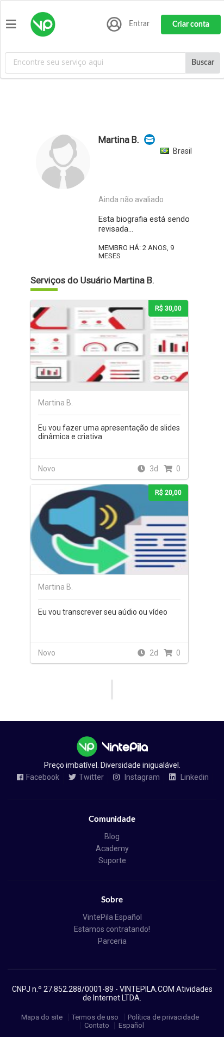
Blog (112, 836)
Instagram (141, 777)
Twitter (91, 777)
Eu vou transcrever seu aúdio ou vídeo (102, 612)
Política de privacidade (163, 1017)
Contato (96, 1025)
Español (131, 1025)
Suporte (112, 860)
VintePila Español (112, 917)
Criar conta (190, 24)
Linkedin (194, 777)
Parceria (112, 941)
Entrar (139, 24)
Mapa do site (42, 1017)
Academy (112, 848)
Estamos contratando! (112, 929)
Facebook (42, 777)
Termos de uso (95, 1017)
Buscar (202, 62)
